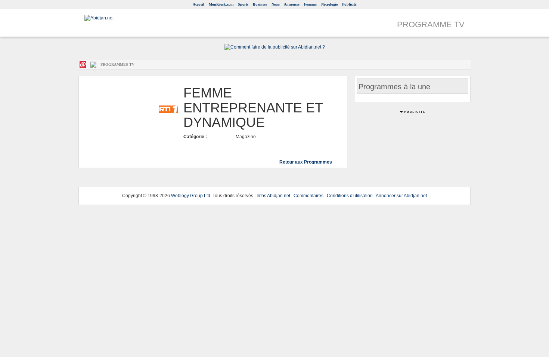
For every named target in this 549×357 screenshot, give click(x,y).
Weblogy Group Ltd (190, 195)
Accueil (198, 4)
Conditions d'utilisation (350, 195)
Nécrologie (329, 4)
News (276, 4)
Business (260, 4)
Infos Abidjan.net (273, 195)
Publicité (349, 4)
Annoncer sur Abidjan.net (401, 195)
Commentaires (308, 195)
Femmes (310, 4)
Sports (243, 4)
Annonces (292, 4)
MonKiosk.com (221, 4)
